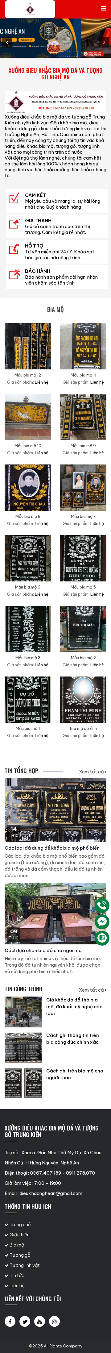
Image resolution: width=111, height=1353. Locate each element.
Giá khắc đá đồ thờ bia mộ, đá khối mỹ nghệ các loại (74, 1006)
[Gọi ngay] (102, 905)
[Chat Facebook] (102, 921)
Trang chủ (20, 1224)
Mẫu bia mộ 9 (83, 445)
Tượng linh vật (24, 1265)
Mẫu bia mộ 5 (83, 587)
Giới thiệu (19, 1235)
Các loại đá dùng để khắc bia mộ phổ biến (52, 848)
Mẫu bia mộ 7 (83, 516)
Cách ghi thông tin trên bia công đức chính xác (72, 1038)
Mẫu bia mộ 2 (83, 657)
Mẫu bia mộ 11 (83, 375)
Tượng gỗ (20, 1255)
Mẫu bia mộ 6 (27, 587)
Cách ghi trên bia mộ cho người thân (74, 1074)
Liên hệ (17, 1285)
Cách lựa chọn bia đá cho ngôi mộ (43, 950)
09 (13, 931)
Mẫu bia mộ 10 (27, 445)
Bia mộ (16, 1245)
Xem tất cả (92, 772)
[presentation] (7, 42)
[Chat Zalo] (102, 938)
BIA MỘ (55, 309)
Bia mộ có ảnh (83, 728)
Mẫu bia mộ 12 (27, 375)
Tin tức (16, 1275)
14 (14, 828)
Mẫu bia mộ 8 (27, 516)
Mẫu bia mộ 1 (28, 728)
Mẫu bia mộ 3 (27, 657)
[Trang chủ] (30, 9)
